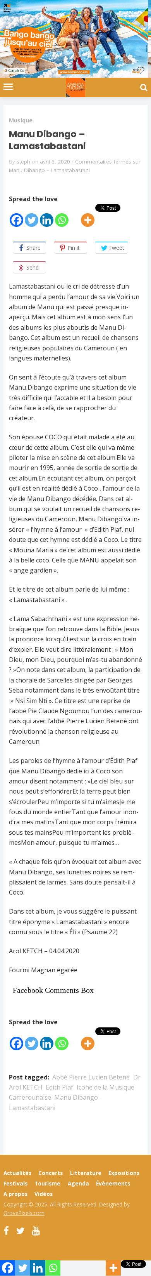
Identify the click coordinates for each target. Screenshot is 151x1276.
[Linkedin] (46, 216)
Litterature (85, 1173)
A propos (15, 1194)
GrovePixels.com (24, 1213)
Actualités (17, 1173)
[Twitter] (31, 216)
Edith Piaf (59, 1087)
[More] (87, 216)
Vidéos (43, 1194)
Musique (21, 120)
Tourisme (47, 1183)
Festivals (15, 1183)
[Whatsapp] (62, 216)
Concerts (50, 1173)
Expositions (123, 1173)
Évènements (113, 1183)
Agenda (78, 1183)
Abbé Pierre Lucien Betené (91, 1077)
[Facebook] (16, 216)
